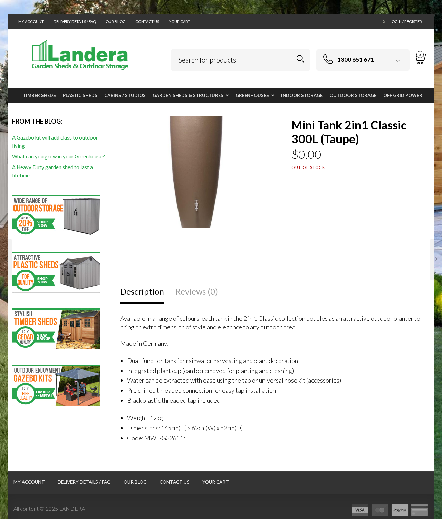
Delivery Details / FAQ (75, 21)
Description (142, 291)
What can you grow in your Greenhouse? (58, 156)
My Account (31, 21)
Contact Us (147, 21)
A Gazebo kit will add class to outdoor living (55, 141)
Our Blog (116, 21)
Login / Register (406, 21)
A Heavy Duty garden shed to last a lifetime (52, 171)
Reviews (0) (196, 291)
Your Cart (179, 21)
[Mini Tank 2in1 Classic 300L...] (6, 259)
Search (300, 58)
